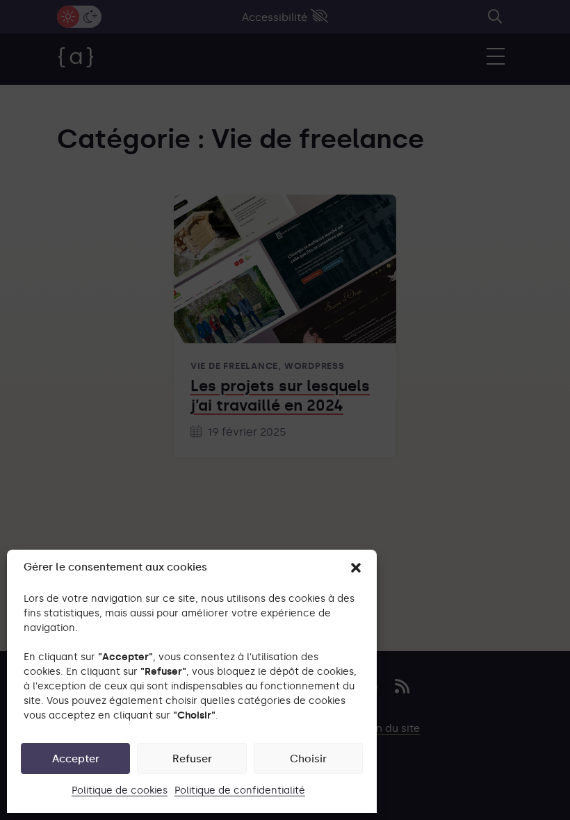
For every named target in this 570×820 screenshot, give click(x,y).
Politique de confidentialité (239, 790)
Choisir (308, 759)
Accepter (75, 759)
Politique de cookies (120, 790)
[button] (356, 568)
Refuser (192, 759)
